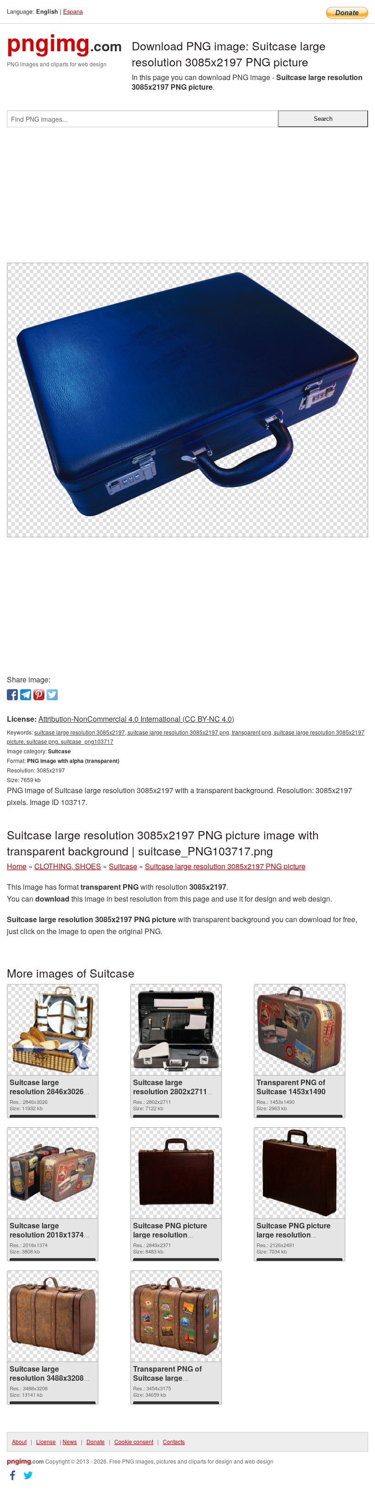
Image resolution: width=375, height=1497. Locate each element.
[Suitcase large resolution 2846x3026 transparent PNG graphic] (53, 1029)
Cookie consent (133, 1441)
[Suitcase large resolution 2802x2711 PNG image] (176, 1029)
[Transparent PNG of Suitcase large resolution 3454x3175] (176, 1316)
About (19, 1441)
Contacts (174, 1441)
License (46, 1441)
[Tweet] (52, 694)
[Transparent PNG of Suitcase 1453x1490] (299, 1029)
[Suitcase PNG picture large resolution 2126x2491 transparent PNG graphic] (299, 1173)
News (70, 1441)
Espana (73, 11)
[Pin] (38, 694)
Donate (95, 1441)
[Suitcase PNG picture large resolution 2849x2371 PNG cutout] (176, 1173)
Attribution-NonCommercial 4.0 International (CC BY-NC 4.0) (136, 718)
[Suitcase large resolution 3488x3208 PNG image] (53, 1316)
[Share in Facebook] (12, 694)
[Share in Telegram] (25, 694)
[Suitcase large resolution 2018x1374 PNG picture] (53, 1173)
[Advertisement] (187, 199)
